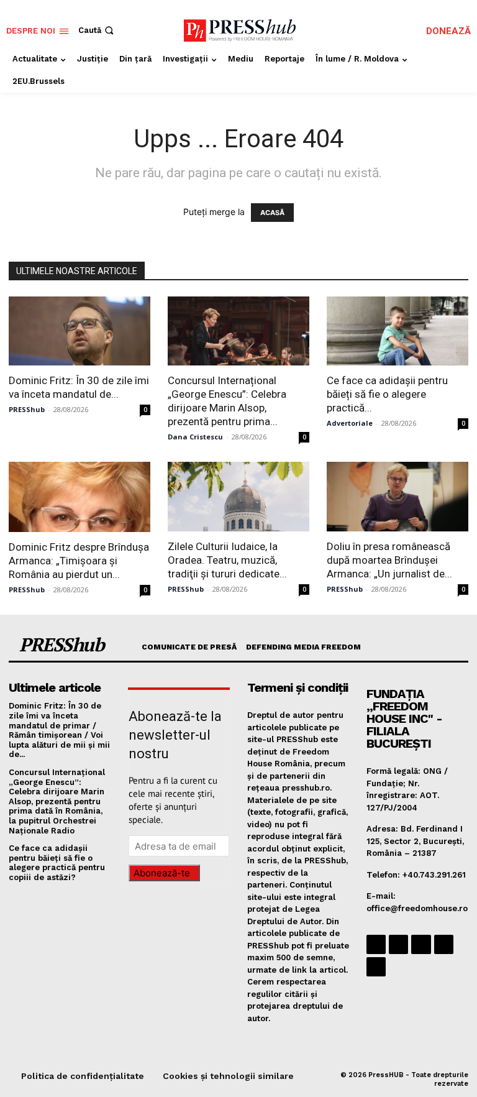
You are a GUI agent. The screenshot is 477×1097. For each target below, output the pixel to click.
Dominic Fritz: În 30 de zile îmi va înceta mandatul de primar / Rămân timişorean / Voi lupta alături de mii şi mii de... (59, 730)
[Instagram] (398, 944)
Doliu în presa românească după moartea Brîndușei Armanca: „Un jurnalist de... (389, 560)
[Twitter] (443, 944)
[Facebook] (376, 944)
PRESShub (27, 409)
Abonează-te (162, 873)
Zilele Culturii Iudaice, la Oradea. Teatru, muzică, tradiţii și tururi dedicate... (227, 560)
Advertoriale (350, 423)
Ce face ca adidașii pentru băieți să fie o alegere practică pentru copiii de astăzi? (57, 862)
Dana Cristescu (195, 436)
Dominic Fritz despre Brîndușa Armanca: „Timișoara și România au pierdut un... (79, 561)
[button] (97, 30)
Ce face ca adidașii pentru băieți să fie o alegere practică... (387, 394)
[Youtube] (376, 966)
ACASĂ (272, 212)
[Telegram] (420, 944)
